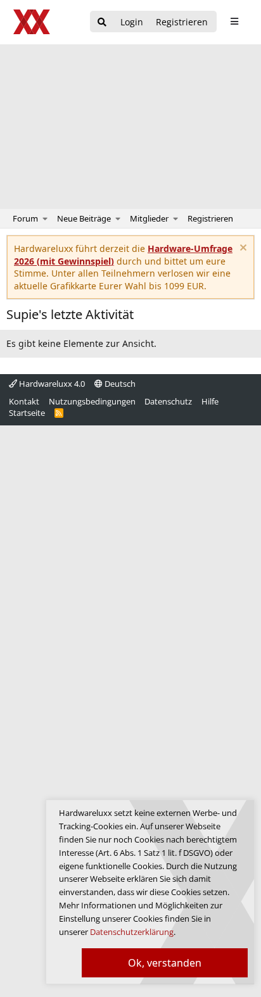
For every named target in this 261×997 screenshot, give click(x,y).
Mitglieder (149, 218)
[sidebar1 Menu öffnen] (234, 21)
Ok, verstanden (164, 963)
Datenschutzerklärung (132, 931)
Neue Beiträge (84, 218)
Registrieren (210, 218)
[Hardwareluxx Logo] (32, 21)
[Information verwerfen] (241, 249)
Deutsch (119, 383)
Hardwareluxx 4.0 (51, 383)
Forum (25, 218)
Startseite (27, 412)
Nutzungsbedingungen (92, 401)
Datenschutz (168, 401)
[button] (45, 218)
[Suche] (102, 22)
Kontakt (24, 401)
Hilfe (210, 401)
